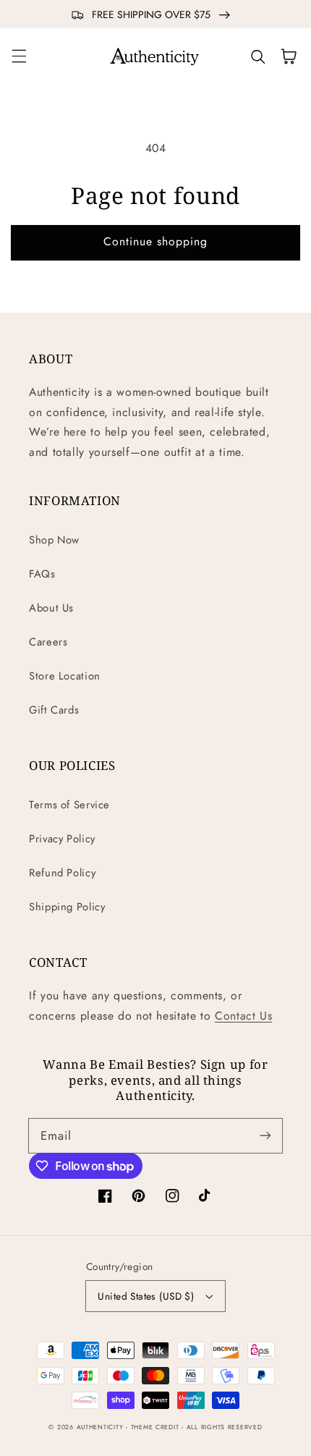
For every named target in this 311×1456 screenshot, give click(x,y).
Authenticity (100, 1427)
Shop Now (54, 540)
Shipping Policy (67, 907)
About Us (51, 608)
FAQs (42, 574)
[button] (18, 56)
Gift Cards (54, 710)
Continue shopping (155, 241)
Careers (48, 642)
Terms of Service (69, 805)
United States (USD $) (146, 1296)
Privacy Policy (62, 839)
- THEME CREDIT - (156, 1427)
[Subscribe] (265, 1135)
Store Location (65, 676)
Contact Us (243, 1015)
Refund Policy (62, 873)
